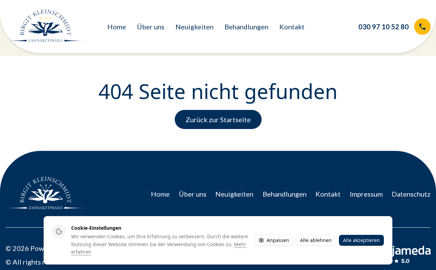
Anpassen (278, 240)
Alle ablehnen (316, 240)
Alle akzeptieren (361, 240)
